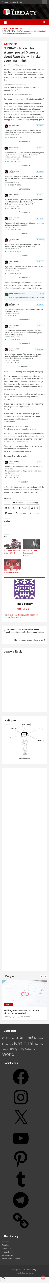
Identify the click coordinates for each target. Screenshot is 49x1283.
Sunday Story (10, 44)
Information (39, 1038)
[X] (21, 1127)
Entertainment (22, 1037)
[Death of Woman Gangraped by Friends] (31, 544)
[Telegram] (21, 1209)
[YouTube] (21, 1147)
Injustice (7, 617)
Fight (22, 615)
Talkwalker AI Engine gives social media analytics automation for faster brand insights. (25, 630)
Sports (5, 1049)
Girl (26, 615)
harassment (33, 615)
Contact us (6, 1248)
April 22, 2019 (9, 65)
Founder (5, 1242)
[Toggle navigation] (5, 22)
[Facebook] (21, 1085)
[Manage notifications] (43, 1277)
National (23, 1043)
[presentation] (41, 976)
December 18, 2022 (11, 1017)
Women (19, 617)
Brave (10, 615)
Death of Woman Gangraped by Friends (30, 553)
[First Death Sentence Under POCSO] (12, 544)
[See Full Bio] (30, 608)
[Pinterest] (21, 1168)
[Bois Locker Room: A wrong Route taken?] (12, 563)
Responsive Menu (44, 2)
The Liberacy (21, 65)
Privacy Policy (7, 1252)
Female (17, 615)
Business (6, 1038)
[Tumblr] (21, 1188)
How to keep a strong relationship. (28, 640)
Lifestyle (9, 976)
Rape (13, 617)
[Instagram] (21, 1106)
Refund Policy (7, 1255)
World (8, 1054)
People (38, 1044)
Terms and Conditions (11, 1259)
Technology (30, 1049)
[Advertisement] (24, 869)
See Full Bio (23, 609)
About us (5, 1245)
